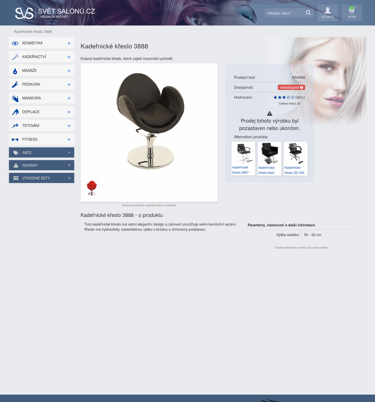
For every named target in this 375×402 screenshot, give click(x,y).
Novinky (29, 165)
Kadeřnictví (33, 56)
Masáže (29, 70)
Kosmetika (32, 42)
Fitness (29, 139)
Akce (26, 152)
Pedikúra (30, 84)
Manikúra (31, 97)
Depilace (30, 111)
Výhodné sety (35, 177)
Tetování (30, 125)
